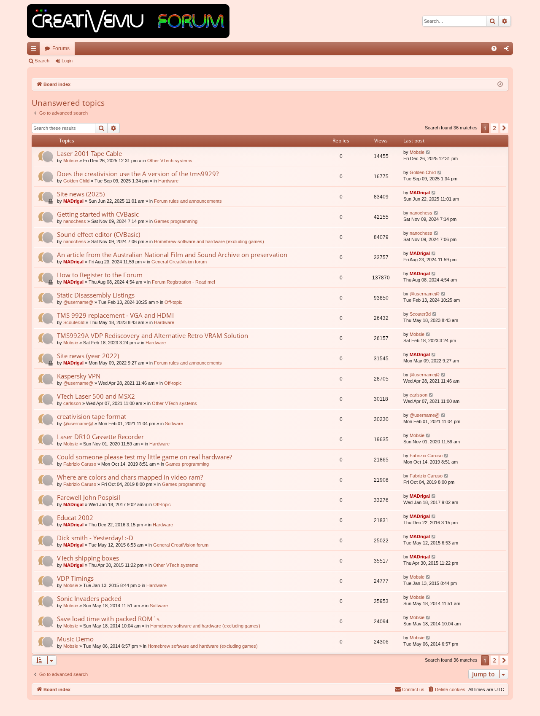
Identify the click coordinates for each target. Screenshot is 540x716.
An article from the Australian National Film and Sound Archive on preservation (172, 254)
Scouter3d (73, 322)
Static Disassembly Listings (96, 295)
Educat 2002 (75, 517)
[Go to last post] (428, 152)
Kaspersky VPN (78, 376)
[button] (504, 128)
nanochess (74, 221)
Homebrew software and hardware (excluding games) (209, 241)
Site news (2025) (81, 194)
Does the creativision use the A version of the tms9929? (138, 173)
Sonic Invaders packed (89, 598)
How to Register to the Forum (100, 275)
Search (42, 60)
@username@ (78, 302)
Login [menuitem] (508, 50)
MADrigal (73, 201)
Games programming (175, 221)
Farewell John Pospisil (88, 497)
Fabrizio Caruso (79, 464)
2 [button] (494, 128)
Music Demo (75, 639)
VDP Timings (75, 578)
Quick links (35, 50)
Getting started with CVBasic (98, 214)
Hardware (168, 180)
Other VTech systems (169, 160)
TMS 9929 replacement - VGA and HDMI (115, 315)
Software (174, 423)
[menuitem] (494, 48)
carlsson (72, 403)
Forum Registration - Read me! (183, 281)
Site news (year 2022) (88, 355)
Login (67, 60)
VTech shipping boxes (88, 558)
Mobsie (70, 160)
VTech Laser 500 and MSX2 (96, 396)
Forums (61, 48)
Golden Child (76, 180)
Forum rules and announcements (188, 201)
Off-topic (173, 302)
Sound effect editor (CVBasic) (98, 234)
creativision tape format (91, 416)
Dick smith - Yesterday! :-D (95, 538)
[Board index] (128, 21)
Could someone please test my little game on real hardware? (144, 457)
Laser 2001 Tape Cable (89, 153)
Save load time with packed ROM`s (108, 618)
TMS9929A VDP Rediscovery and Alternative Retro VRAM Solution (152, 335)
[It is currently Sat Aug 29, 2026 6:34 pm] (500, 84)
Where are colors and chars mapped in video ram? (130, 477)
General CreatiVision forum (179, 261)
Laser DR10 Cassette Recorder (100, 436)
